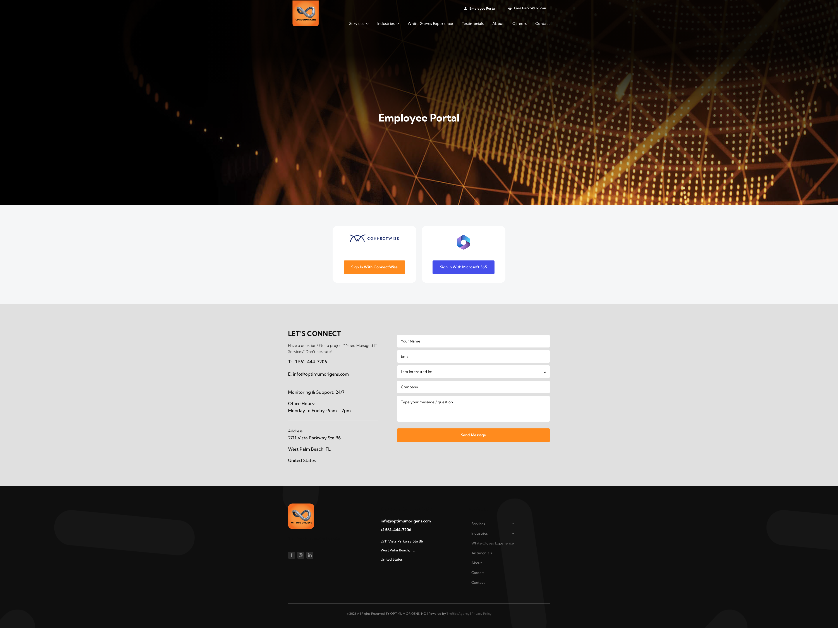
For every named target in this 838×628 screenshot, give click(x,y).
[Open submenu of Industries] (513, 533)
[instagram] (300, 555)
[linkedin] (309, 555)
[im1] (305, 2)
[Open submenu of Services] (513, 524)
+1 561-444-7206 (310, 361)
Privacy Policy (481, 614)
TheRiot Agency (457, 614)
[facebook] (291, 555)
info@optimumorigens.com (321, 374)
